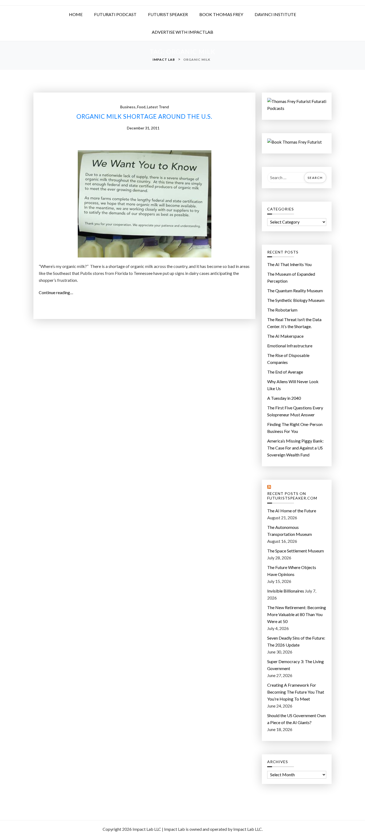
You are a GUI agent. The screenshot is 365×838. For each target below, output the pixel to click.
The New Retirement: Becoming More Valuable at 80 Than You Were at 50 (296, 614)
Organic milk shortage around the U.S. (144, 116)
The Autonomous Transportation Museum (289, 531)
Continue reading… (57, 293)
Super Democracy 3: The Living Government (295, 665)
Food (141, 107)
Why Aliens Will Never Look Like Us (293, 385)
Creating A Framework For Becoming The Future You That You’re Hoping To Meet (295, 691)
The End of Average (285, 371)
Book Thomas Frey (221, 14)
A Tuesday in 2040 (284, 398)
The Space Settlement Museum (295, 550)
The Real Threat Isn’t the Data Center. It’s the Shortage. (294, 323)
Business (127, 107)
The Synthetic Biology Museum (295, 300)
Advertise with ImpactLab (182, 31)
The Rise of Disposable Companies (288, 359)
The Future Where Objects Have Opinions (291, 571)
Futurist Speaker (168, 14)
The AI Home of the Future (291, 510)
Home (76, 14)
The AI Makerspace (285, 336)
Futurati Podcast (115, 14)
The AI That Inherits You (289, 264)
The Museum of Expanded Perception (291, 277)
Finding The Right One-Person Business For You (295, 428)
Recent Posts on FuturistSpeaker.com (292, 495)
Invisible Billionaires (285, 590)
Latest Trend (158, 107)
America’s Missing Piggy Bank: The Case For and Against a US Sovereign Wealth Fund (295, 447)
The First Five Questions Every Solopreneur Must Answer (295, 411)
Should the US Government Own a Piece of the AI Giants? (296, 719)
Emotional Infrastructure (289, 345)
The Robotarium (282, 309)
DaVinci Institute (275, 14)
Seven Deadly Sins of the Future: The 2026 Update (296, 641)
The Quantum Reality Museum (295, 290)
